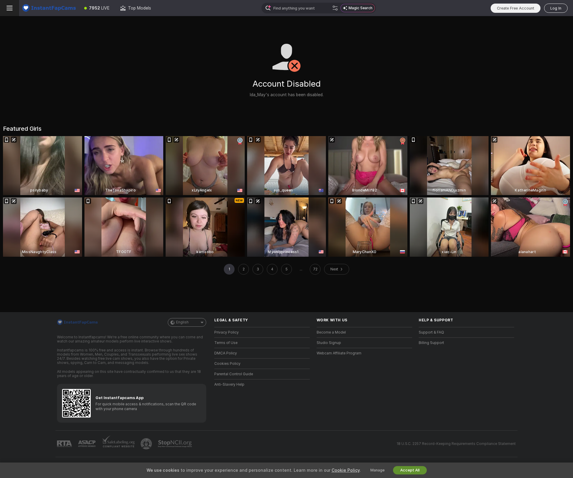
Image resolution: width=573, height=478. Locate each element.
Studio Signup (329, 343)
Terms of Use (226, 343)
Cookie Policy (346, 470)
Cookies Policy (227, 364)
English (182, 322)
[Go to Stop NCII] (175, 443)
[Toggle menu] (9, 8)
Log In (555, 8)
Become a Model (331, 332)
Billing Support (431, 343)
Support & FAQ (431, 332)
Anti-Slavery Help (229, 384)
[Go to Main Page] (49, 8)
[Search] (335, 8)
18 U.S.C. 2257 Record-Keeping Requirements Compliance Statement (456, 444)
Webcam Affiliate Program (339, 353)
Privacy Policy (226, 332)
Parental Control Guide (233, 374)
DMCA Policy (225, 353)
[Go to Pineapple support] (147, 443)
